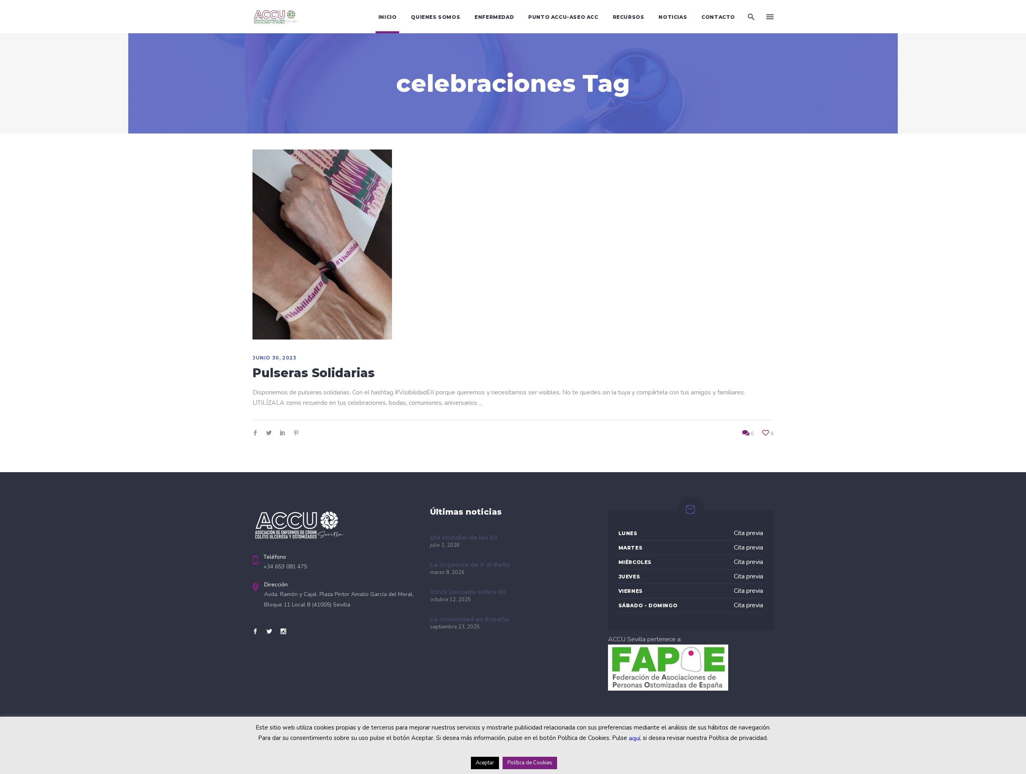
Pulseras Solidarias (313, 373)
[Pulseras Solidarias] (322, 245)
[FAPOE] (668, 688)
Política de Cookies (529, 762)
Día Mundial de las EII (464, 537)
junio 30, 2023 (274, 358)
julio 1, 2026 (445, 545)
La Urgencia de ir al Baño (470, 564)
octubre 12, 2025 (450, 599)
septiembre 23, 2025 (455, 627)
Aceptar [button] (485, 762)
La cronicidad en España (469, 619)
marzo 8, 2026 (447, 572)
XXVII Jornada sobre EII (468, 592)
